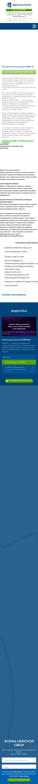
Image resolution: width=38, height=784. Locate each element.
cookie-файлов (24, 776)
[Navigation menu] (34, 26)
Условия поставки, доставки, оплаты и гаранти (18, 141)
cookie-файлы (16, 772)
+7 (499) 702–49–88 (12, 13)
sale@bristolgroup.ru (19, 16)
